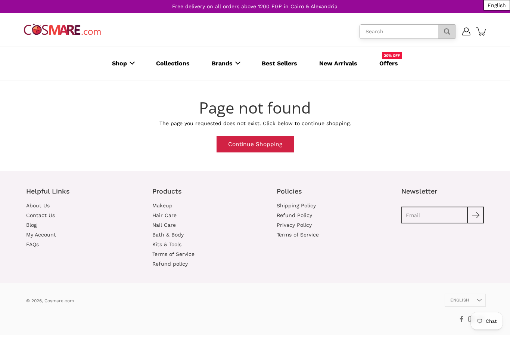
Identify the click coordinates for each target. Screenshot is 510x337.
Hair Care (164, 215)
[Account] (466, 31)
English (459, 300)
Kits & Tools (166, 244)
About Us (38, 205)
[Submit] (475, 215)
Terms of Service (173, 254)
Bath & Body (168, 235)
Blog (31, 225)
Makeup (162, 205)
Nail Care (164, 225)
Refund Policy (294, 215)
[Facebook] (461, 319)
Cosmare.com (59, 300)
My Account (41, 235)
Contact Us (40, 215)
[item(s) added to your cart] (482, 31)
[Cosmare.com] (62, 28)
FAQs (32, 244)
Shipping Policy (296, 205)
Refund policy (170, 264)
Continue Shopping (255, 144)
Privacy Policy (294, 225)
